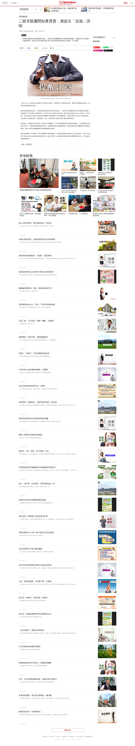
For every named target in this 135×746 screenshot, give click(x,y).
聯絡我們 (45, 736)
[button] (41, 9)
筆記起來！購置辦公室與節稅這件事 (33, 516)
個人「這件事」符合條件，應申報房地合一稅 (37, 484)
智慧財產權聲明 (88, 736)
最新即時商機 (96, 41)
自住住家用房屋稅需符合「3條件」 (33, 386)
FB (30, 48)
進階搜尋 (15, 2)
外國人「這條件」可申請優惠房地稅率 (34, 353)
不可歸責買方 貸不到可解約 (87, 190)
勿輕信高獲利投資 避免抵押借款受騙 (33, 418)
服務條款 (64, 736)
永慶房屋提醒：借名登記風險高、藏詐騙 (35, 695)
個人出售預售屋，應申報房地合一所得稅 (35, 223)
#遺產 (22, 144)
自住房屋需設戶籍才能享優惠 (30, 549)
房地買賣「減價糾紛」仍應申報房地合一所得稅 (38, 402)
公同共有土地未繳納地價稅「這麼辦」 (34, 370)
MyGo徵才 (58, 736)
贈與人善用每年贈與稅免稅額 (30, 435)
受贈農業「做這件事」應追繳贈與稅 (33, 337)
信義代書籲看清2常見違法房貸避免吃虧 (35, 190)
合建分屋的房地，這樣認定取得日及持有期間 (37, 239)
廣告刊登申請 (79, 736)
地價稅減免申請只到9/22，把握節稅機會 (35, 663)
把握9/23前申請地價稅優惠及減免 (32, 500)
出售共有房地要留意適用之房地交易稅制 (35, 565)
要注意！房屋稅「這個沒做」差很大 (33, 598)
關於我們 (51, 736)
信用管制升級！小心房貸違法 (78, 213)
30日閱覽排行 (99, 37)
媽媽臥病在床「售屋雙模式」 (30, 712)
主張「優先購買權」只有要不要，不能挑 (35, 581)
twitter (46, 48)
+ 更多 (113, 37)
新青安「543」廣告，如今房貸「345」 (34, 451)
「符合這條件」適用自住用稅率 (31, 630)
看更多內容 (67, 730)
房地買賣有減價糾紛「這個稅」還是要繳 (35, 256)
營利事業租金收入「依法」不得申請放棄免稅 (37, 304)
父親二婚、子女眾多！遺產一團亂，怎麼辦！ (37, 321)
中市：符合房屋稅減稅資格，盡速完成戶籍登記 (38, 679)
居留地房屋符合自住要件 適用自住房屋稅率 (36, 272)
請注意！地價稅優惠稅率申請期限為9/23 (35, 614)
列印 (53, 48)
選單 (6, 2)
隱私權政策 (71, 736)
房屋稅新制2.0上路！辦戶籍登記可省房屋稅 (36, 532)
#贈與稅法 (29, 144)
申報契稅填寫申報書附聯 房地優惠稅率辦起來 (37, 467)
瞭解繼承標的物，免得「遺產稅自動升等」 (36, 288)
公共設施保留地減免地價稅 (29, 646)
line (38, 48)
